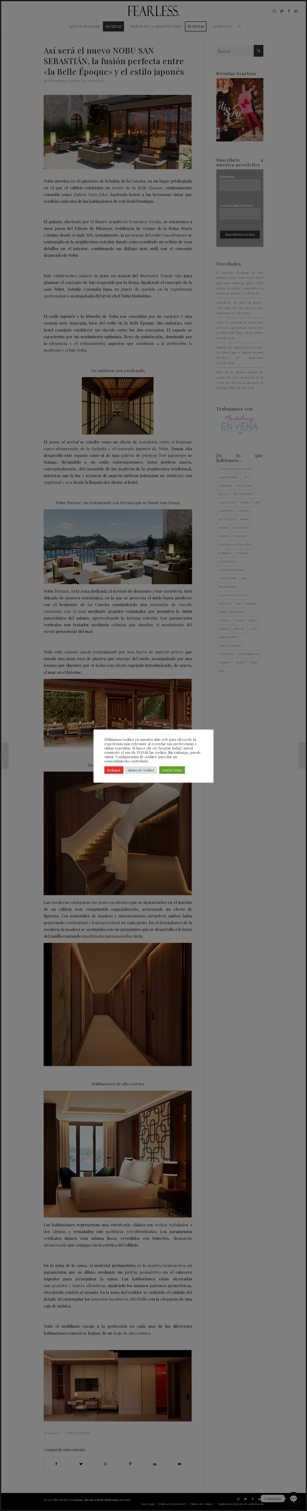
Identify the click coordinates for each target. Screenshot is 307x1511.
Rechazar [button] (114, 770)
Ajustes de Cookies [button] (141, 770)
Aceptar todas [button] (172, 770)
